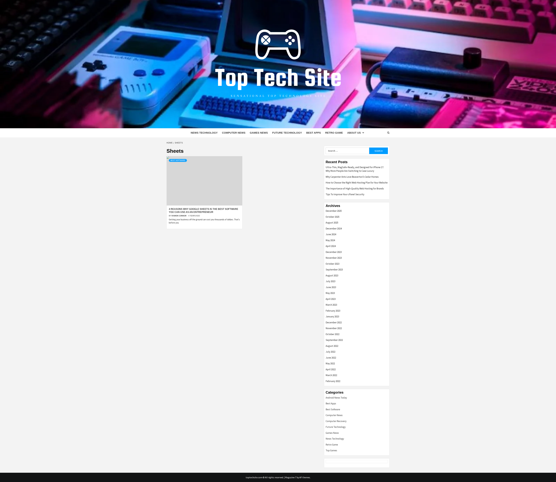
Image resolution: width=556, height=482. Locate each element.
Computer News (233, 132)
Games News (259, 132)
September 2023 (334, 269)
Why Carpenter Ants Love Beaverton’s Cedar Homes (352, 176)
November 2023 (334, 257)
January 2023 (332, 316)
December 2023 (334, 252)
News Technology (204, 132)
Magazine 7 (290, 477)
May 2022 (330, 363)
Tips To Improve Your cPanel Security (345, 194)
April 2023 (331, 299)
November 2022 (334, 328)
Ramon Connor (179, 216)
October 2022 (332, 334)
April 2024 (331, 246)
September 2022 (334, 340)
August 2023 (332, 275)
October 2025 (332, 216)
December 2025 (334, 210)
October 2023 (332, 263)
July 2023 (330, 281)
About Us (354, 132)
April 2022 (331, 369)
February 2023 (333, 310)
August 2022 (332, 346)
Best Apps (313, 132)
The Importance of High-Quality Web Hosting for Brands (355, 188)
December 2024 (334, 228)
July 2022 (330, 351)
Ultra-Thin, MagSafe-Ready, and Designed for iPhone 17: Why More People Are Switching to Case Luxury (355, 169)
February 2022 (333, 381)
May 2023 (330, 293)
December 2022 (334, 322)
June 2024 (331, 234)
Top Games (331, 450)
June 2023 (331, 287)
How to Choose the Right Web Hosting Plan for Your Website (357, 182)
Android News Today (336, 397)
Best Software (178, 160)
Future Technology (287, 132)
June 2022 (331, 357)
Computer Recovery (336, 421)
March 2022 (331, 375)
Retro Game (334, 132)
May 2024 (330, 240)
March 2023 (331, 304)
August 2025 (332, 222)
